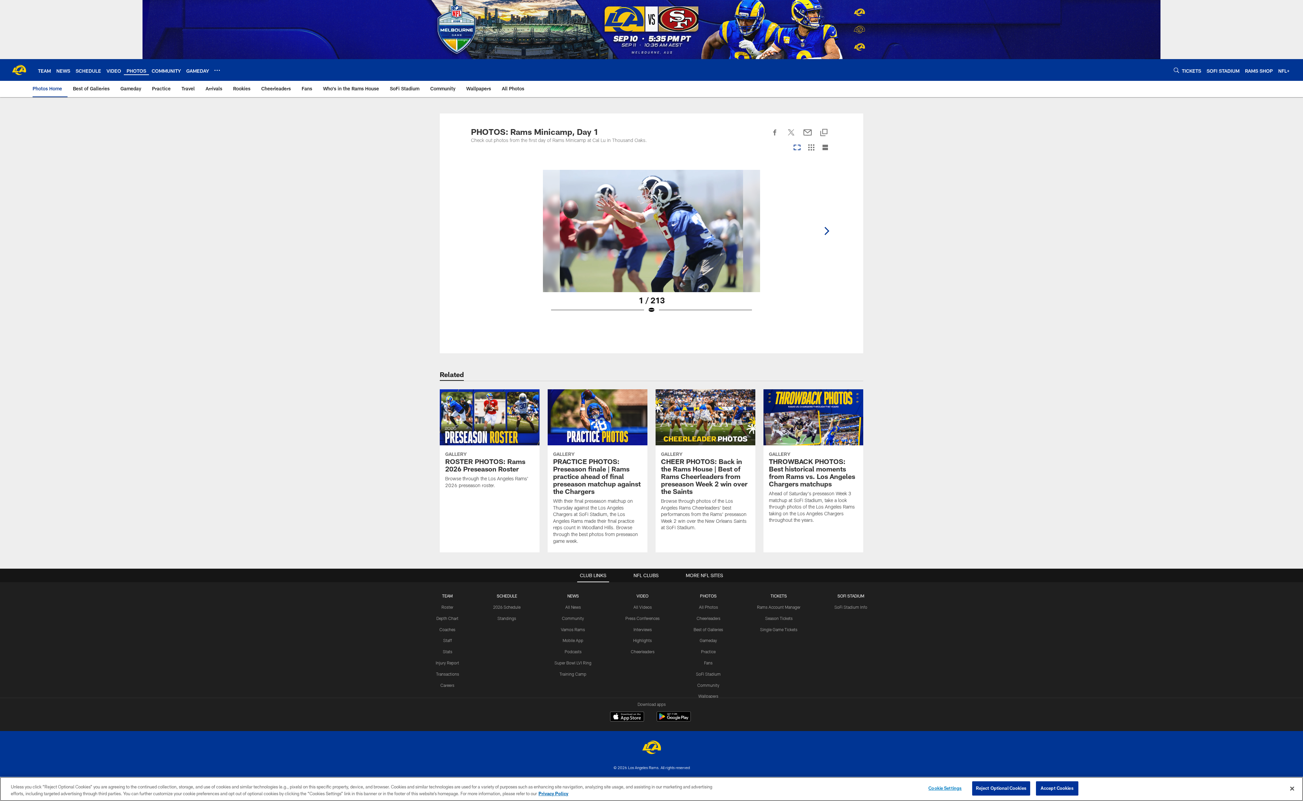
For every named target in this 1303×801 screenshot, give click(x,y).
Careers (447, 685)
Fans (708, 662)
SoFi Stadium (708, 674)
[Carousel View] (797, 148)
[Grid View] (811, 148)
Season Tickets (779, 618)
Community (573, 618)
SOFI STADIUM (850, 595)
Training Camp (573, 674)
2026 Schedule (507, 607)
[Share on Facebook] (775, 136)
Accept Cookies (1057, 788)
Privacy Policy (553, 793)
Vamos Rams (573, 629)
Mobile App (573, 640)
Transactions (447, 674)
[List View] (825, 148)
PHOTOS (708, 595)
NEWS (573, 595)
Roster (447, 607)
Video (642, 595)
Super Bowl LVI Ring (572, 662)
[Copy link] (823, 133)
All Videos (643, 607)
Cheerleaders (643, 651)
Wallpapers (708, 696)
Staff (447, 640)
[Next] (827, 231)
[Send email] (807, 136)
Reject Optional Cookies (1001, 788)
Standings (506, 618)
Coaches (447, 629)
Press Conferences (642, 618)
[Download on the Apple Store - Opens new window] (627, 717)
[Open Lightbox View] (651, 246)
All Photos (708, 607)
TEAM (447, 595)
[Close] (1292, 788)
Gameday (708, 640)
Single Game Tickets (778, 629)
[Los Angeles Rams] (651, 748)
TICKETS (779, 595)
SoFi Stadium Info (850, 607)
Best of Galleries (708, 629)
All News (573, 607)
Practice (708, 651)
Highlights (642, 640)
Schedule (507, 595)
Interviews (643, 629)
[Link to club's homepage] (19, 70)
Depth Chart (447, 618)
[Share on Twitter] (791, 136)
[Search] (1176, 70)
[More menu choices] (217, 70)
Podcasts (573, 651)
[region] (651, 789)
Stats (447, 651)
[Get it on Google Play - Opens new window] (673, 720)
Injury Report (447, 662)
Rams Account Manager (778, 607)
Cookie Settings (945, 788)
